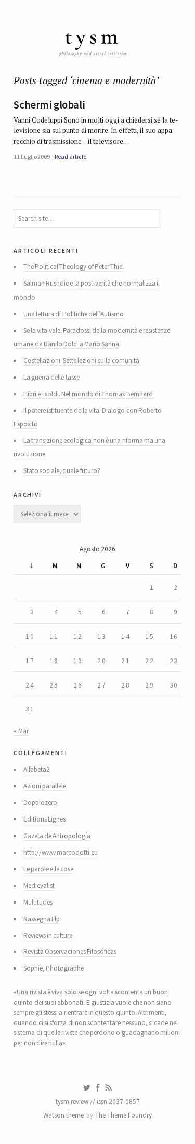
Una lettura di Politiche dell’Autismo (73, 313)
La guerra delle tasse (51, 377)
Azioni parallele (44, 786)
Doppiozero (40, 802)
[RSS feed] (108, 1088)
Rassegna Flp (41, 918)
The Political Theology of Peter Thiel (73, 266)
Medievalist (39, 885)
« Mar (21, 730)
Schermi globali (49, 105)
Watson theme (63, 1115)
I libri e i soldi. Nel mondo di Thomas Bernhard (88, 393)
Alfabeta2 (36, 769)
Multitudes (38, 902)
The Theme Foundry (123, 1115)
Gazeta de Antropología (57, 835)
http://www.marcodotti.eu (60, 852)
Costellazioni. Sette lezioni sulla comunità (81, 360)
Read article (70, 156)
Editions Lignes (44, 819)
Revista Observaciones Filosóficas (70, 951)
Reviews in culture (48, 935)
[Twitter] (86, 1088)
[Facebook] (98, 1088)
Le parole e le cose (48, 869)
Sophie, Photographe (53, 968)
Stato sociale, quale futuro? (61, 470)
